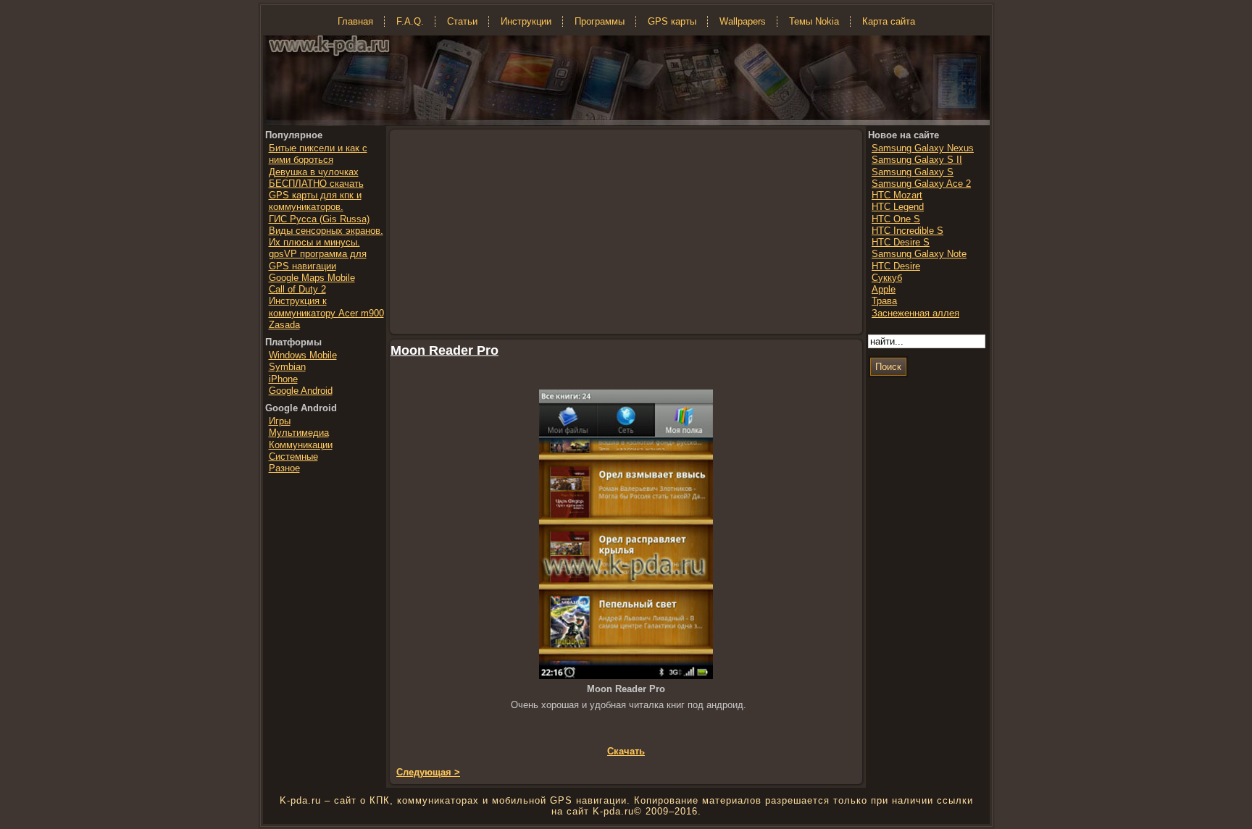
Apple (884, 289)
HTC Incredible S (907, 230)
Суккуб (887, 277)
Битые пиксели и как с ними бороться (318, 154)
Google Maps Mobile (312, 277)
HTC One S (896, 219)
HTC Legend (898, 206)
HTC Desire (896, 266)
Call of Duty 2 (297, 289)
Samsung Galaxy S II (917, 159)
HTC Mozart (897, 195)
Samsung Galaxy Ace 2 (921, 183)
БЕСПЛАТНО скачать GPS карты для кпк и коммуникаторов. (316, 195)
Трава (884, 300)
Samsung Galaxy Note (919, 253)
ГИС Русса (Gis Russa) (319, 219)
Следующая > (428, 772)
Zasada (284, 324)
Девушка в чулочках (314, 172)
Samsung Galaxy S (912, 172)
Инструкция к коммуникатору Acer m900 (326, 306)
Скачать (626, 751)
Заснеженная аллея (915, 313)
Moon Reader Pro (444, 350)
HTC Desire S (901, 242)
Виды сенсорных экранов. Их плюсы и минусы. (326, 236)
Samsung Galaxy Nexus (923, 148)
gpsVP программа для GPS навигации (318, 259)
